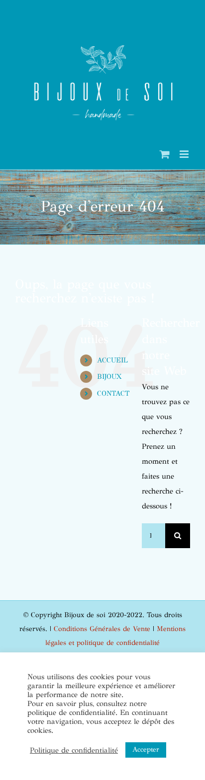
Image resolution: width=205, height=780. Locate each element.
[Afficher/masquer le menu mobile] (185, 154)
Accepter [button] (145, 749)
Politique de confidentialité (74, 750)
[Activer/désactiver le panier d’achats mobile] (165, 154)
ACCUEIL (112, 360)
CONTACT (113, 393)
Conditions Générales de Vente (102, 629)
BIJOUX (109, 376)
